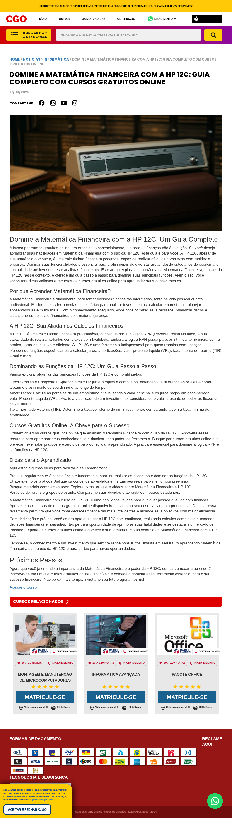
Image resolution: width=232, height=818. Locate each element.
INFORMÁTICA (57, 59)
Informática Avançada (116, 674)
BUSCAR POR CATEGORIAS (34, 34)
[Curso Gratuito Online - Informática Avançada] (116, 635)
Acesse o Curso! (24, 587)
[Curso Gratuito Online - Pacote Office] (187, 635)
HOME (15, 59)
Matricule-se (45, 697)
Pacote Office (187, 674)
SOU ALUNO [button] (210, 19)
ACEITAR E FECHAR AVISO (27, 809)
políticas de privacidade (44, 799)
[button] (162, 19)
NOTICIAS (31, 59)
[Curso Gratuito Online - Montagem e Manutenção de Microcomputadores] (45, 635)
